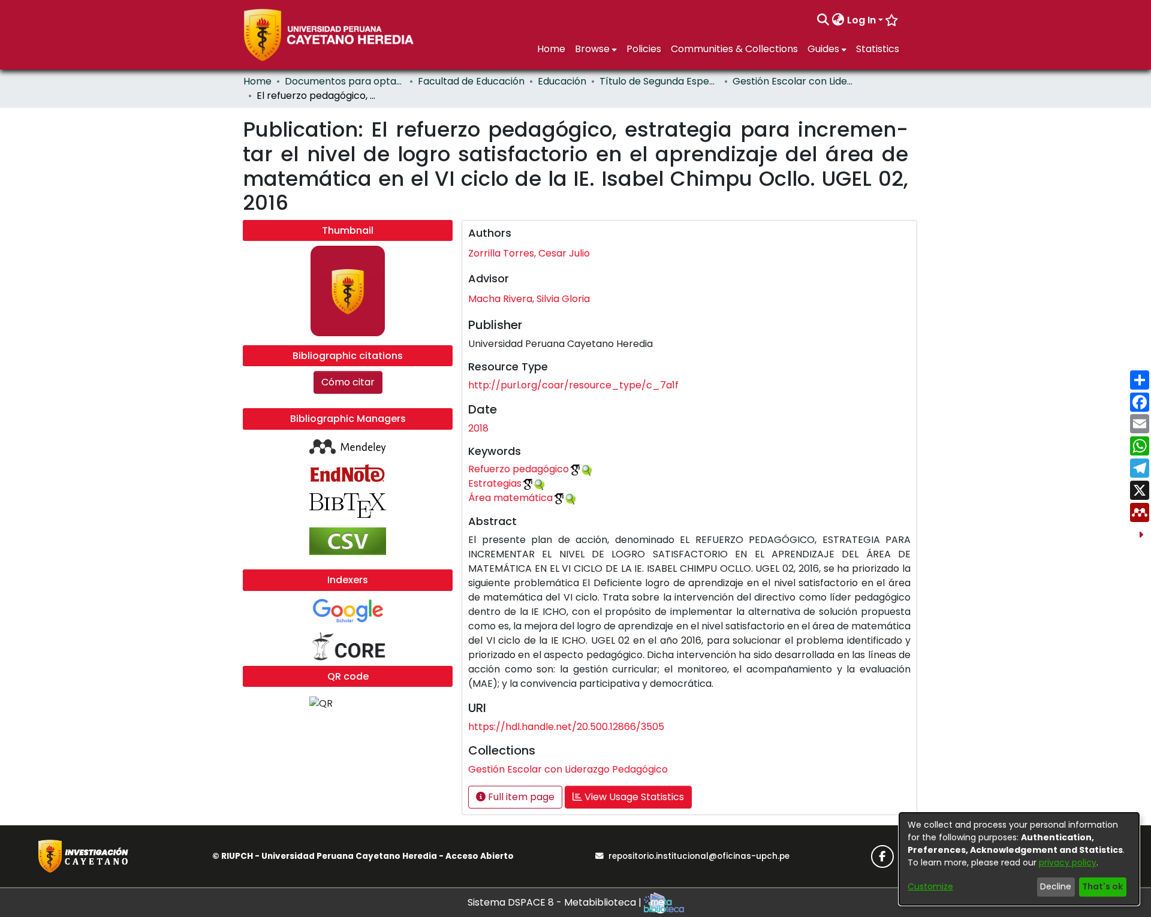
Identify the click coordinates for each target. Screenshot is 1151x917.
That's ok (1102, 886)
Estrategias (495, 483)
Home (257, 81)
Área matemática (510, 498)
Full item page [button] (520, 797)
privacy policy (1067, 862)
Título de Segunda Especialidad (659, 81)
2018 (478, 428)
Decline (1055, 886)
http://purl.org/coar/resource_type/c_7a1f (573, 385)
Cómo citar (348, 382)
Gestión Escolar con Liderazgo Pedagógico (792, 81)
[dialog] (1019, 859)
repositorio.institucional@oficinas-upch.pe (699, 856)
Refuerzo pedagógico (518, 469)
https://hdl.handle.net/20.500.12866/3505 (566, 727)
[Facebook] (882, 856)
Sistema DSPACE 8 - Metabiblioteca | (556, 902)
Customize (930, 886)
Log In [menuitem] (861, 20)
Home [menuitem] (551, 49)
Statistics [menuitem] (877, 49)
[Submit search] (823, 20)
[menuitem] (838, 20)
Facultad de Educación (471, 81)
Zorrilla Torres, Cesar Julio (529, 253)
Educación (562, 81)
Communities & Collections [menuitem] (734, 49)
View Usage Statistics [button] (633, 797)
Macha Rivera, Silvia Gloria (529, 299)
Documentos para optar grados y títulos (345, 81)
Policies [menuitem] (643, 49)
